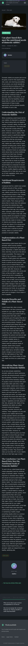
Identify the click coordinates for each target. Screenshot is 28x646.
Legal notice (9, 637)
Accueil (3, 10)
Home (3, 637)
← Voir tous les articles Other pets (11, 583)
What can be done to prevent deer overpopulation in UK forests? (13, 603)
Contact (16, 637)
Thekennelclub (10, 625)
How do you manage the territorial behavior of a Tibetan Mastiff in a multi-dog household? (13, 609)
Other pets (9, 10)
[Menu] (24, 2)
